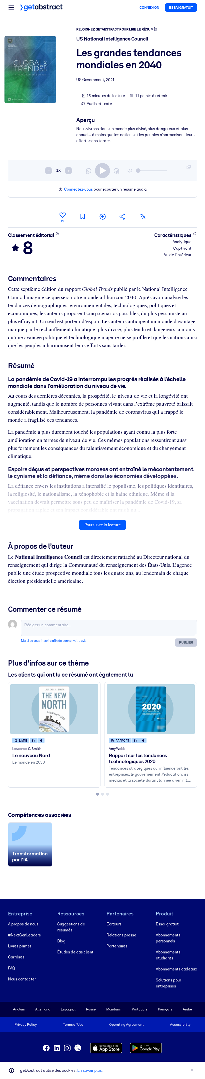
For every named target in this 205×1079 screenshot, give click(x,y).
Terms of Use (73, 1024)
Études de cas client (75, 952)
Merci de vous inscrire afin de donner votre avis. (54, 641)
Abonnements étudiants (168, 955)
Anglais (19, 1009)
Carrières (16, 957)
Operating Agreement (126, 1024)
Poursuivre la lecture (102, 524)
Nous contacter (22, 979)
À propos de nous (23, 924)
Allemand (42, 1009)
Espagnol (68, 1009)
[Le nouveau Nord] (54, 709)
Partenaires (117, 946)
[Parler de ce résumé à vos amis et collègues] (123, 216)
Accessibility (180, 1024)
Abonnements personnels (168, 938)
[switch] (102, 170)
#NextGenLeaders (24, 935)
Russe (91, 1009)
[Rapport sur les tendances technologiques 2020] (151, 709)
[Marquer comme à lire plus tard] (83, 216)
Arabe (187, 1009)
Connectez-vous (78, 189)
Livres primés (20, 946)
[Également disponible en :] (143, 216)
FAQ (11, 968)
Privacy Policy (25, 1024)
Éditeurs (114, 924)
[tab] (97, 794)
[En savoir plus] (57, 234)
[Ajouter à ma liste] (103, 216)
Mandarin (113, 1009)
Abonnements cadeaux (176, 969)
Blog (61, 941)
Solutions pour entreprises (168, 983)
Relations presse (121, 935)
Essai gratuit (167, 924)
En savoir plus (89, 1070)
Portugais (139, 1009)
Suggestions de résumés (71, 927)
